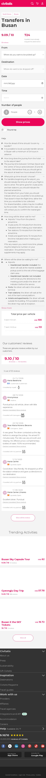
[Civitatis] (7, 3)
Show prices (23, 122)
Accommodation (8, 719)
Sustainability (6, 666)
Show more (6, 308)
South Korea (7, 14)
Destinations (6, 680)
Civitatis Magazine (9, 685)
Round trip (11, 130)
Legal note (22, 775)
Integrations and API (10, 714)
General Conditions (11, 775)
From (4, 47)
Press (3, 660)
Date (4, 76)
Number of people (11, 105)
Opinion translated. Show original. (14, 410)
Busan (16, 14)
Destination (7, 62)
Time (4, 90)
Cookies (38, 775)
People (14, 112)
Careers (4, 724)
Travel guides (6, 690)
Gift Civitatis (6, 671)
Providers (4, 699)
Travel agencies (8, 709)
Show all (23, 638)
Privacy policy (30, 775)
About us (4, 655)
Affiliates (4, 704)
